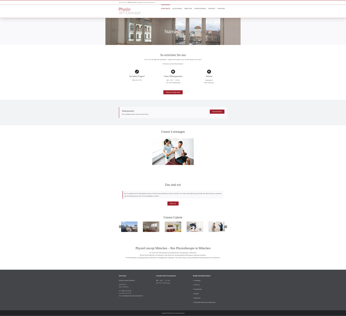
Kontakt (196, 293)
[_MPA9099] (217, 227)
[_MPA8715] (195, 227)
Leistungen (197, 280)
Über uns (196, 285)
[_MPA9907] (173, 227)
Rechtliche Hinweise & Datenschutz (204, 302)
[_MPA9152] (151, 227)
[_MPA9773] (129, 227)
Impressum (197, 298)
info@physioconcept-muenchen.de (146, 2)
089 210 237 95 (137, 80)
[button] (120, 226)
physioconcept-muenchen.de (177, 313)
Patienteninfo (198, 289)
